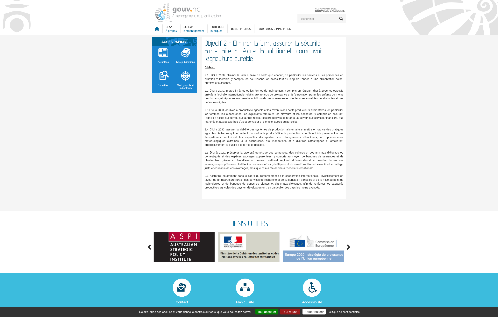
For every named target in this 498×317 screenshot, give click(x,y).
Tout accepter (266, 311)
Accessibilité (312, 302)
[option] (184, 247)
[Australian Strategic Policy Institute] (184, 247)
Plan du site (245, 302)
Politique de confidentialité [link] (344, 312)
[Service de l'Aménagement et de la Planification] (189, 12)
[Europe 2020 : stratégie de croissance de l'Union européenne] (313, 247)
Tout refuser (290, 311)
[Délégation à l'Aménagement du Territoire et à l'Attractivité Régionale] (249, 247)
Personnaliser (314, 311)
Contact (182, 302)
